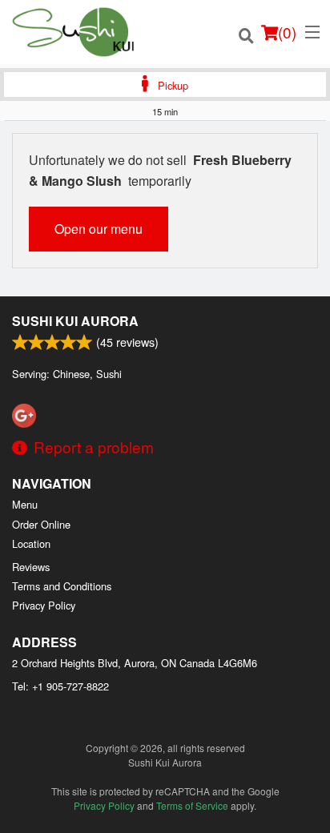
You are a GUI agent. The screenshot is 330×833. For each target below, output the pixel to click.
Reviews (31, 566)
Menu (25, 504)
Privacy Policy (43, 605)
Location (31, 543)
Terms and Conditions (61, 586)
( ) (287, 31)
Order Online (41, 524)
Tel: (60, 686)
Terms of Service (192, 805)
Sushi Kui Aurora (75, 321)
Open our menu (98, 228)
